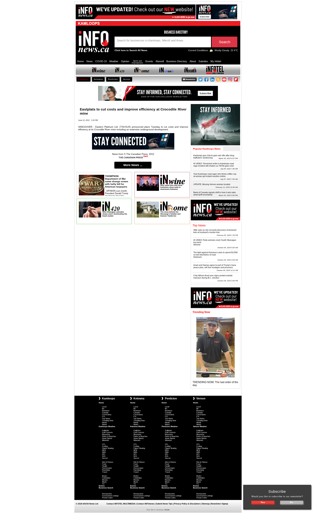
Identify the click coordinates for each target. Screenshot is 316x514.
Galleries (105, 430)
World (104, 422)
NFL (103, 454)
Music (104, 482)
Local (104, 407)
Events (149, 61)
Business (105, 411)
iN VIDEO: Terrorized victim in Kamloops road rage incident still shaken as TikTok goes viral (213, 164)
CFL (103, 444)
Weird (104, 424)
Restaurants (107, 494)
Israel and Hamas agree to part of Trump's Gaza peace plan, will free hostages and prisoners (214, 266)
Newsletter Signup (219, 504)
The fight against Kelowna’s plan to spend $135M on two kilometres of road (215, 253)
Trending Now (107, 420)
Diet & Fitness (107, 462)
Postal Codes (107, 498)
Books (104, 476)
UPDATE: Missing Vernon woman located (211, 184)
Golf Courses (107, 432)
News (89, 61)
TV (103, 484)
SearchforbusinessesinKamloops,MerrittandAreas (150, 40)
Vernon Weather (200, 426)
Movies (105, 480)
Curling (105, 446)
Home (80, 61)
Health (104, 466)
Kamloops (83, 79)
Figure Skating (108, 448)
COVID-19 (101, 61)
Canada (105, 413)
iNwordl (160, 61)
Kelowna (98, 79)
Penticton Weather (170, 426)
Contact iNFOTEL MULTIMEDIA (120, 504)
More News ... (132, 165)
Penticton (113, 79)
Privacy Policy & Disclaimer (187, 504)
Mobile (167, 510)
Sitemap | (206, 504)
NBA (104, 452)
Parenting (106, 470)
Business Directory (176, 61)
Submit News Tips (164, 504)
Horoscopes (107, 468)
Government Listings (110, 496)
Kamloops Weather (107, 426)
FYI (103, 417)
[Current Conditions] (211, 51)
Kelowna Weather (137, 426)
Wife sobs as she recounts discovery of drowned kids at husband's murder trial (214, 231)
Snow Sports (107, 438)
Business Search (106, 488)
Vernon (126, 79)
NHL (104, 456)
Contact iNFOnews (145, 504)
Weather (113, 61)
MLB (104, 450)
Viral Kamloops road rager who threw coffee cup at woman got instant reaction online (214, 175)
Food (104, 464)
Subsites (203, 61)
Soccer (105, 458)
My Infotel (216, 61)
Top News (106, 419)
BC (103, 409)
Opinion (125, 61)
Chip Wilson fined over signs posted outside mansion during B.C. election (213, 276)
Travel (104, 472)
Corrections (106, 415)
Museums (106, 434)
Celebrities (106, 478)
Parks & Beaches (109, 436)
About (193, 61)
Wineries (105, 440)
